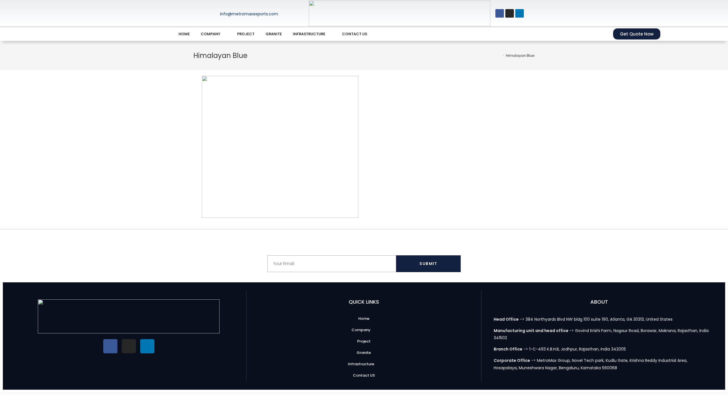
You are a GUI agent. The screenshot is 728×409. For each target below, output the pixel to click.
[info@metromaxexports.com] (208, 13)
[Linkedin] (519, 13)
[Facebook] (499, 13)
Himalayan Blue (520, 55)
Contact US (354, 34)
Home (184, 34)
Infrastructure (309, 34)
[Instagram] (509, 13)
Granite (274, 34)
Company (210, 34)
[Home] (499, 55)
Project (246, 34)
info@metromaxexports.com (249, 14)
